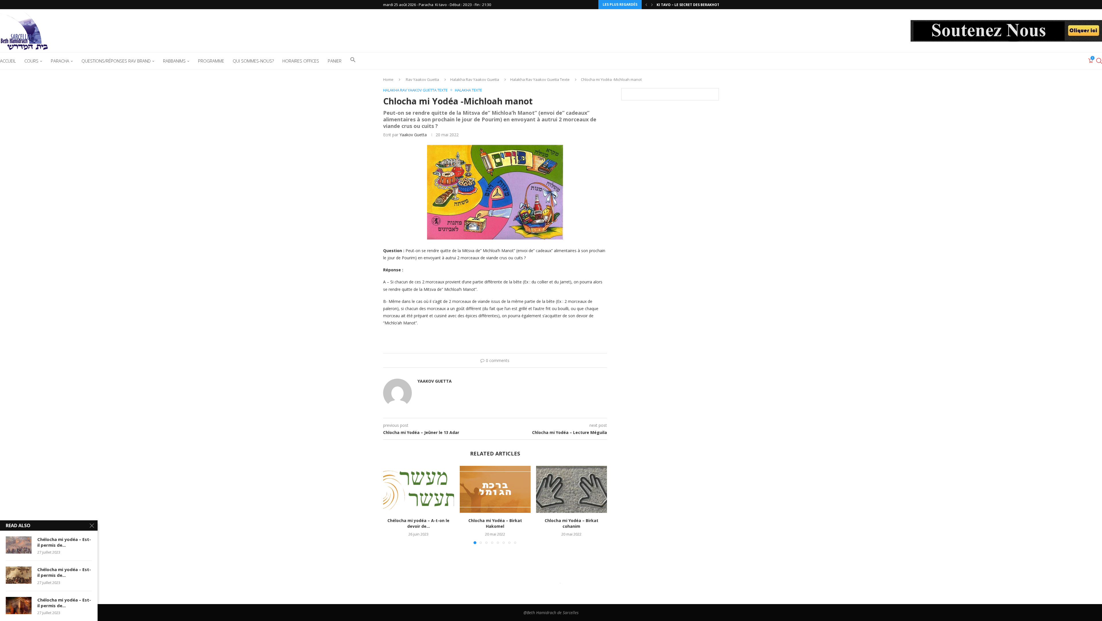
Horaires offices (300, 61)
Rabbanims (174, 61)
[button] (646, 4)
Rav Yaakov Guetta (422, 79)
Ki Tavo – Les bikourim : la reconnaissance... (700, 4)
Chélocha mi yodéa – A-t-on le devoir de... (418, 523)
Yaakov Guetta (413, 134)
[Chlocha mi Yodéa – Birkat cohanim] (571, 489)
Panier (335, 61)
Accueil (8, 61)
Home (388, 79)
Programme (211, 61)
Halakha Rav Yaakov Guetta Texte (540, 79)
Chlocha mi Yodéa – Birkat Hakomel (495, 523)
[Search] (1099, 60)
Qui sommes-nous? (253, 61)
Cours (31, 61)
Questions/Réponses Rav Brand (116, 61)
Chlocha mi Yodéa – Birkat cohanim (571, 523)
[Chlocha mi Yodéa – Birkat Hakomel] (495, 489)
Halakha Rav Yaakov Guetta (474, 79)
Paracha (60, 61)
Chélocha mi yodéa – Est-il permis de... (64, 542)
